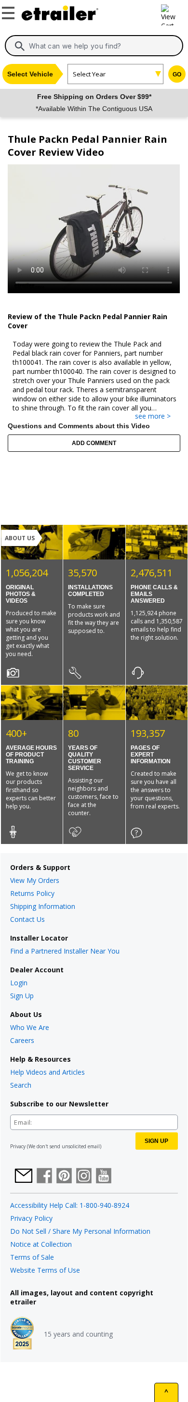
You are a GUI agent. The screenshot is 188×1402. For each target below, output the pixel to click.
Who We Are (29, 1027)
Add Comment (94, 443)
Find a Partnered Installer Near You (65, 950)
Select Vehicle (30, 74)
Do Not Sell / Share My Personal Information (80, 1231)
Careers (22, 1040)
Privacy (18, 1146)
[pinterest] (64, 1176)
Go (177, 74)
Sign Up (22, 995)
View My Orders (34, 880)
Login (18, 982)
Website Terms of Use (45, 1270)
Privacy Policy (31, 1218)
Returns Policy (32, 893)
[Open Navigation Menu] (9, 11)
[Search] (20, 46)
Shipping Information (42, 906)
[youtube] (103, 1176)
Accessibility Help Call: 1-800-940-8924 (69, 1205)
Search (20, 1085)
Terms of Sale (32, 1257)
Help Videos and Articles (47, 1072)
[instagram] (84, 1176)
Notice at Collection (41, 1244)
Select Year (89, 74)
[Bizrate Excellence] (22, 1334)
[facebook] (44, 1176)
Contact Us (27, 919)
